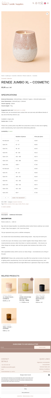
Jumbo (19, 204)
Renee (23, 204)
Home (2, 75)
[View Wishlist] (39, 4)
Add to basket (18, 197)
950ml (5, 204)
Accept (25, 385)
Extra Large (15, 204)
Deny (25, 388)
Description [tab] (4, 214)
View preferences (25, 392)
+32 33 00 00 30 (5, 364)
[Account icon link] (36, 3)
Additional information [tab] (15, 214)
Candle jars (8, 75)
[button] (49, 375)
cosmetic (10, 204)
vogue (27, 204)
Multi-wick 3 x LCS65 (19, 110)
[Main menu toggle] (48, 3)
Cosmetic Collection (17, 75)
